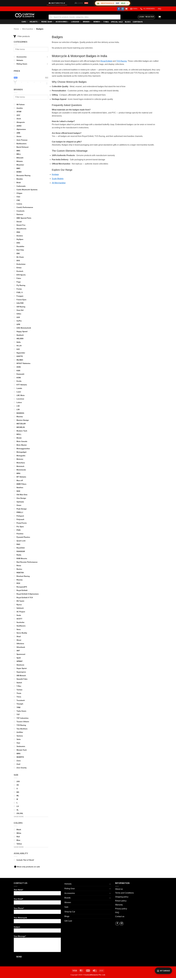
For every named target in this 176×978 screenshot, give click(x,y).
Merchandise (27, 29)
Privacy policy (121, 909)
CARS (83, 3)
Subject (17, 927)
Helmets (33, 22)
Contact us (119, 916)
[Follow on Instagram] (122, 9)
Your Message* (20, 936)
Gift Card (68, 921)
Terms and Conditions (124, 893)
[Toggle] (110, 883)
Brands (86, 22)
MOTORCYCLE (58, 3)
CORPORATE (138, 22)
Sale (66, 907)
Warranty (119, 905)
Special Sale (117, 22)
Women (96, 22)
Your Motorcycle (20, 918)
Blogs (66, 916)
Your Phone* (19, 908)
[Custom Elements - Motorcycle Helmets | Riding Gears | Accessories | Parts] (26, 15)
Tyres (106, 22)
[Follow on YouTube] (126, 9)
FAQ (159, 9)
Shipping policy (121, 897)
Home (16, 29)
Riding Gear (46, 22)
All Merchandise (59, 183)
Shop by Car (69, 912)
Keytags (55, 174)
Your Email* (18, 899)
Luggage (75, 22)
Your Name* (18, 890)
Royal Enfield (106, 61)
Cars (24, 22)
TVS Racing (121, 61)
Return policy (120, 901)
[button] (146, 17)
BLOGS (128, 22)
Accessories (61, 22)
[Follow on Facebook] (119, 9)
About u (118, 889)
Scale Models (57, 179)
